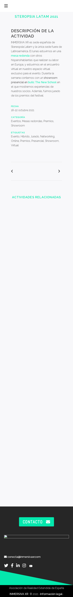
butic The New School (42, 82)
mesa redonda (20, 55)
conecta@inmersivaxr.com (24, 556)
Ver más (36, 235)
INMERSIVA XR (19, 594)
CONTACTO (33, 521)
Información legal (51, 594)
